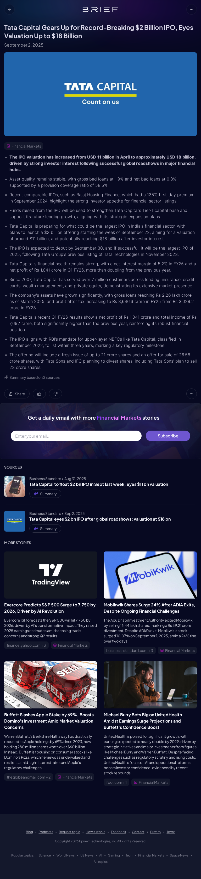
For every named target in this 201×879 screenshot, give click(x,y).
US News (86, 855)
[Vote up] (39, 393)
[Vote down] (55, 393)
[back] (9, 9)
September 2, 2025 (23, 45)
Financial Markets (151, 855)
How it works (95, 832)
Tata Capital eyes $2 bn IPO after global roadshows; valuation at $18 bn (100, 519)
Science (45, 855)
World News (66, 855)
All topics (101, 862)
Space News (179, 855)
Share (20, 393)
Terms (171, 832)
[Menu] (191, 9)
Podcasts (46, 832)
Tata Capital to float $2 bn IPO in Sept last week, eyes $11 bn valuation (98, 484)
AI (100, 855)
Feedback (118, 832)
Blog (29, 832)
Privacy (155, 832)
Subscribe (168, 435)
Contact (138, 832)
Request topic (69, 832)
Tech (129, 855)
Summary (48, 493)
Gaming (114, 855)
